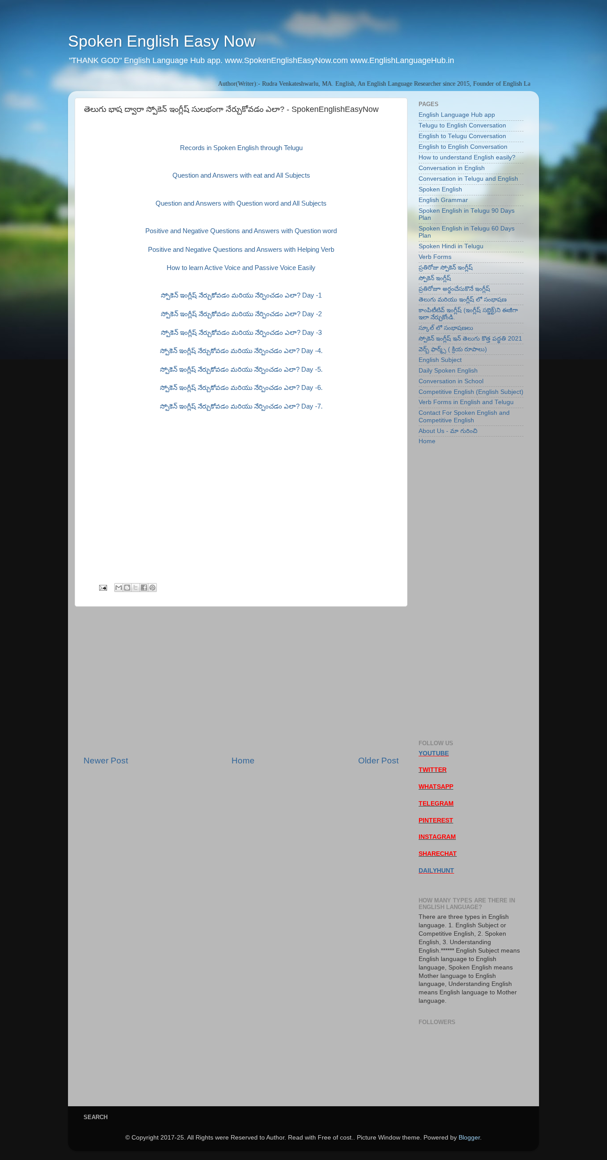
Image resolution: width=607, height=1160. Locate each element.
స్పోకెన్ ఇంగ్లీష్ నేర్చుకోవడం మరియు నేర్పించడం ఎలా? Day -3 (241, 332)
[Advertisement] (241, 681)
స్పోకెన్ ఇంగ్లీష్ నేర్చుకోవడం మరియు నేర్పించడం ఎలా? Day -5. (241, 369)
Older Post (378, 760)
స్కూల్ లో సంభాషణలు (446, 328)
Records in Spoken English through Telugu (241, 147)
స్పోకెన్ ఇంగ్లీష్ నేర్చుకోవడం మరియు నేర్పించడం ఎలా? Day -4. (241, 350)
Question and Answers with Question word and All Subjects (241, 203)
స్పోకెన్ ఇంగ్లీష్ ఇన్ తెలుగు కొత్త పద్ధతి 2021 (470, 338)
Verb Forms (435, 257)
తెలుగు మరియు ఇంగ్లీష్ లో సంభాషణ (463, 299)
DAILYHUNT (436, 870)
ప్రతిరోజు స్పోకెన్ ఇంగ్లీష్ (446, 267)
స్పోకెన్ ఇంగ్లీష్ (435, 278)
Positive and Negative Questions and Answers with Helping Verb (241, 249)
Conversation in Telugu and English (468, 178)
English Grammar (443, 200)
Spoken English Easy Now (162, 41)
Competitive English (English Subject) (471, 392)
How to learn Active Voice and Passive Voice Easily (241, 267)
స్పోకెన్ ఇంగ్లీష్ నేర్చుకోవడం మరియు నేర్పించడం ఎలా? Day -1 (241, 295)
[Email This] (118, 587)
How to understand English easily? (467, 157)
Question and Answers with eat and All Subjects (241, 175)
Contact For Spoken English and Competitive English (464, 416)
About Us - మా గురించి (448, 431)
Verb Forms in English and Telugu (466, 402)
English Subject (440, 360)
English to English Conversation (463, 146)
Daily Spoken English (448, 370)
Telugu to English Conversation (462, 125)
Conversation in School (451, 381)
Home (243, 760)
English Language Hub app (457, 114)
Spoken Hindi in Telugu (451, 246)
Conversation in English (452, 168)
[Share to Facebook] (144, 587)
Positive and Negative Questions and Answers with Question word (241, 230)
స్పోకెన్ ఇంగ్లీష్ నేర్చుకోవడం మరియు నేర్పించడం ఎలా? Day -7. (241, 406)
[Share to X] (135, 587)
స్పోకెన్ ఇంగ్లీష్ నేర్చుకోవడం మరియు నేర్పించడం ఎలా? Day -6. (241, 387)
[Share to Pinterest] (152, 587)
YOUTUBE (434, 753)
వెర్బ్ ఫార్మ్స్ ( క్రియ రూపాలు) (453, 349)
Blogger (469, 1137)
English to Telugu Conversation (462, 136)
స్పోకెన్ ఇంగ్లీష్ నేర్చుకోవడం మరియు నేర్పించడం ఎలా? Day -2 (241, 314)
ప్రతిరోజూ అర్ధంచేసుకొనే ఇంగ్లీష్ (454, 289)
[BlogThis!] (127, 587)
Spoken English (440, 189)
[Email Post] (102, 587)
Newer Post (106, 760)
